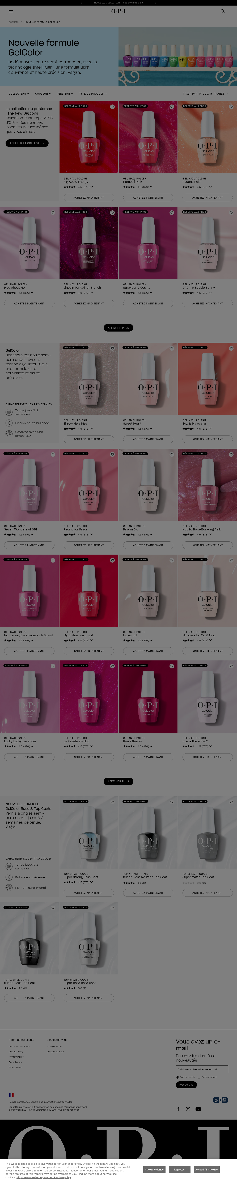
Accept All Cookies (207, 1169)
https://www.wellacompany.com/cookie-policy (43, 1177)
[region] (118, 1170)
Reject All (179, 1169)
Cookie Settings (154, 1169)
